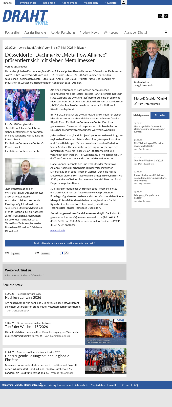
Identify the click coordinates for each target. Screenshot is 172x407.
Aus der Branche (35, 32)
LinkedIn (112, 385)
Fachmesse (12, 275)
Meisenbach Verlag (45, 385)
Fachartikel (12, 32)
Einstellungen (66, 253)
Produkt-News (89, 32)
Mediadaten (91, 2)
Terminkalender (27, 2)
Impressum (64, 385)
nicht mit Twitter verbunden (37, 253)
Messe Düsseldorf (32, 275)
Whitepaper (112, 32)
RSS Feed (125, 385)
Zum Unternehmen (149, 103)
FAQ (135, 385)
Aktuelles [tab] (160, 115)
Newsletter (110, 2)
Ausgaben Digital (135, 32)
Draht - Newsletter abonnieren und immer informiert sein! (64, 243)
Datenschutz (81, 385)
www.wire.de (57, 230)
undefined (7, 253)
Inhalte (7, 2)
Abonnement (69, 2)
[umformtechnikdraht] (45, 17)
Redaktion (49, 2)
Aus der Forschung (63, 32)
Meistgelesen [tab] (141, 115)
